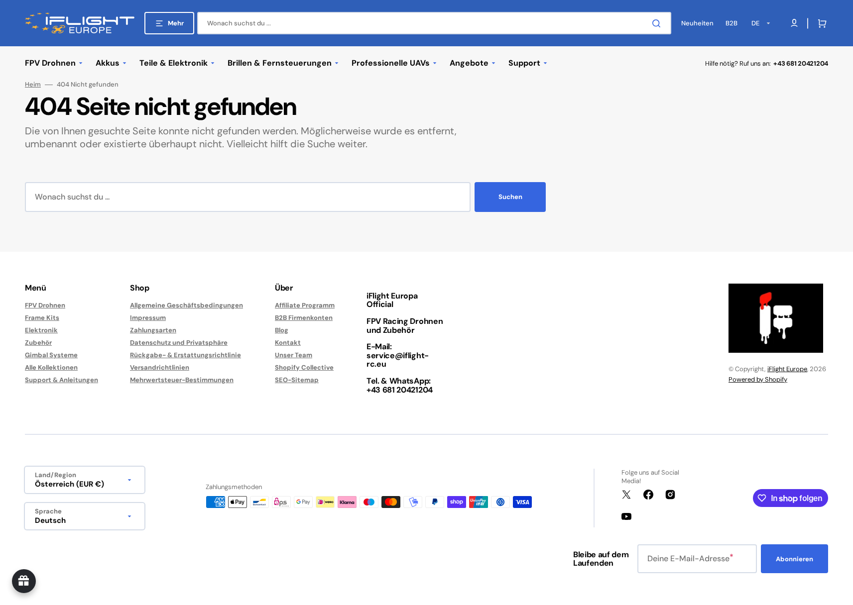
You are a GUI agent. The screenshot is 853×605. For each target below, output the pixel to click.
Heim (33, 85)
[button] (820, 23)
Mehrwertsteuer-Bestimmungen (182, 380)
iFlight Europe (787, 369)
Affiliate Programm (305, 305)
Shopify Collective (304, 367)
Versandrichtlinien (159, 367)
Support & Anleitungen (61, 380)
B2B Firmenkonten (304, 317)
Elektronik (41, 330)
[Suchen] (658, 23)
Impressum (148, 317)
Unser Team (293, 355)
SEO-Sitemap (297, 380)
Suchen (510, 197)
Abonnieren (794, 559)
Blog (281, 330)
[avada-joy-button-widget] (24, 581)
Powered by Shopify (758, 379)
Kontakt (288, 342)
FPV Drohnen (45, 305)
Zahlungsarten (153, 330)
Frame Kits (42, 317)
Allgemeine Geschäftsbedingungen (186, 305)
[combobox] (434, 23)
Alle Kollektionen (51, 367)
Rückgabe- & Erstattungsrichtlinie (185, 355)
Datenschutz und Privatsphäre (179, 342)
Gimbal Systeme (51, 355)
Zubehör (38, 342)
